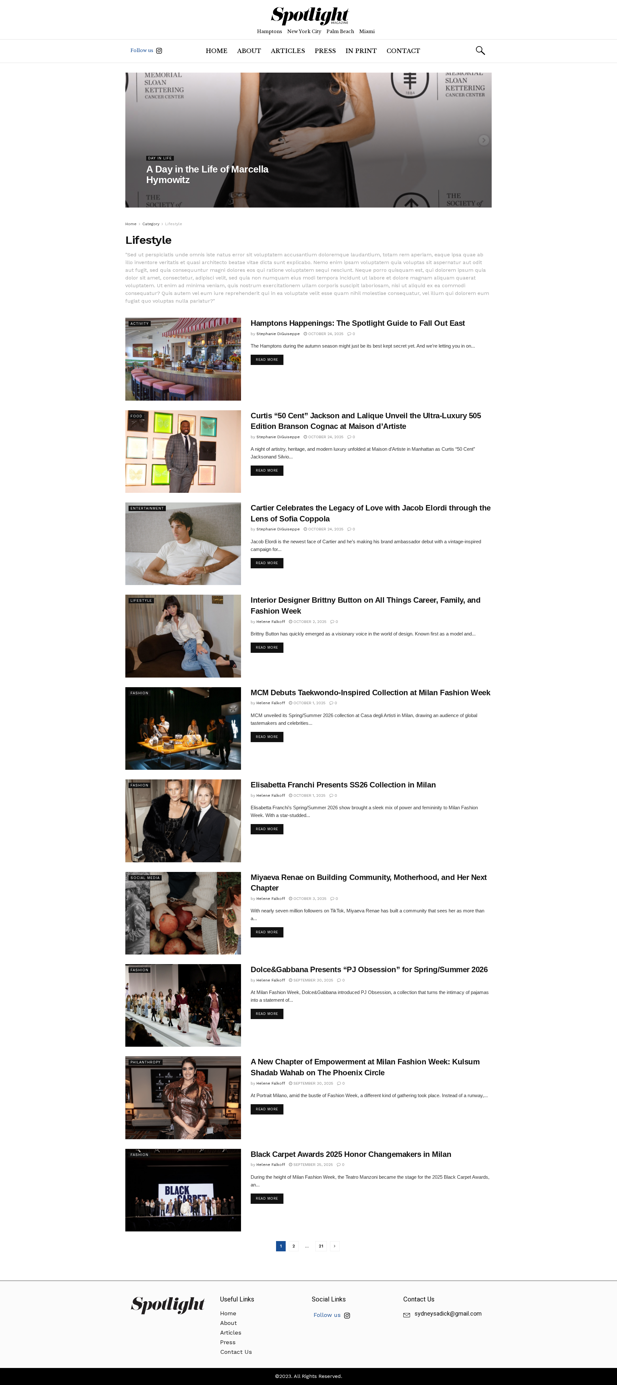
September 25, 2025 (312, 1164)
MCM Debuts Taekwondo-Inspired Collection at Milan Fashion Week (370, 692)
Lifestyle (173, 224)
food (136, 416)
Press (325, 51)
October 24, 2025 (325, 334)
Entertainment (147, 508)
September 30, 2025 (312, 980)
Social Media (145, 878)
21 (321, 1246)
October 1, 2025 (309, 703)
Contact (403, 51)
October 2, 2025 (309, 621)
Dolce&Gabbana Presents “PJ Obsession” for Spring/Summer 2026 (369, 969)
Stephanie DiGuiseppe (278, 334)
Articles (288, 51)
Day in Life (160, 158)
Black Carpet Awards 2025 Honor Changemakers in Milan (351, 1154)
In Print (361, 51)
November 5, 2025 (222, 193)
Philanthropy (145, 1062)
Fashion (139, 693)
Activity (139, 324)
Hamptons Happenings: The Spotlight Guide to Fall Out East (358, 323)
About (249, 51)
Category (150, 224)
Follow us (142, 50)
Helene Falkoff (270, 621)
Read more (267, 360)
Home (217, 51)
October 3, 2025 (309, 898)
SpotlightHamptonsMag (174, 193)
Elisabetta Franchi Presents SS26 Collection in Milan (343, 784)
